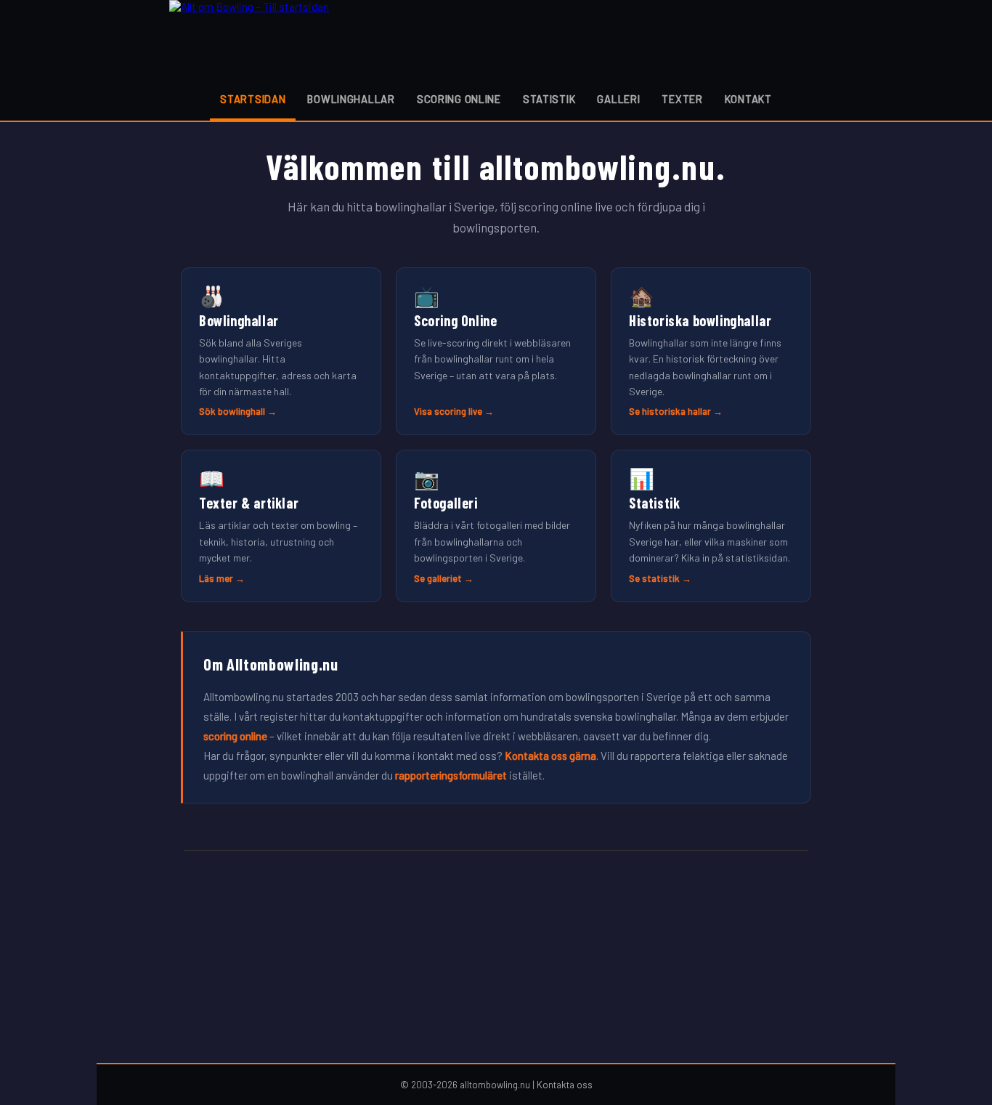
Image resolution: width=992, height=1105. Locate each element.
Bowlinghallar (350, 99)
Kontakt (748, 99)
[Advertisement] (496, 957)
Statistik (549, 99)
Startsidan (252, 99)
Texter (682, 99)
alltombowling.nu (495, 1084)
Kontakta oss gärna (550, 755)
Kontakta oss (565, 1084)
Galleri (618, 99)
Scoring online (459, 99)
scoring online (235, 735)
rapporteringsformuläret (451, 775)
